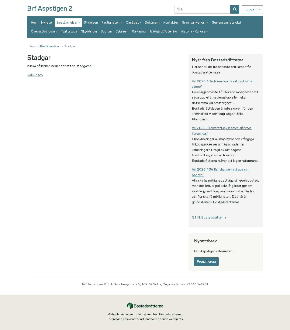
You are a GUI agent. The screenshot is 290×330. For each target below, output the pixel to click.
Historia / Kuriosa (193, 31)
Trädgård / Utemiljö (163, 31)
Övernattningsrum (44, 31)
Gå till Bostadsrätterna (209, 217)
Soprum (106, 31)
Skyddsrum (89, 31)
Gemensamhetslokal (226, 22)
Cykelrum (121, 31)
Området (132, 22)
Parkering (139, 31)
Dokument (152, 22)
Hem (34, 22)
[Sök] (234, 9)
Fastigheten (111, 22)
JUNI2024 (35, 75)
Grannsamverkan (194, 22)
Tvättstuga (69, 31)
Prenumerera (206, 261)
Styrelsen (91, 22)
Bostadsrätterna (170, 314)
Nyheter (47, 22)
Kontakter (170, 22)
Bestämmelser (67, 22)
